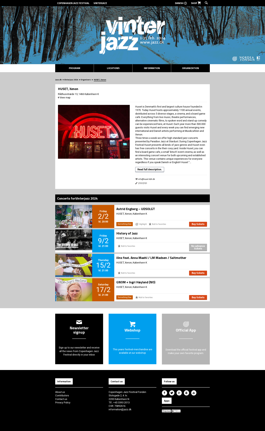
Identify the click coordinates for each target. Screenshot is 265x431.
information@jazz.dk (120, 409)
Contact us (61, 399)
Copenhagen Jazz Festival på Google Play (176, 411)
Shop (194, 3)
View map (64, 97)
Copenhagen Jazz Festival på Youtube (193, 393)
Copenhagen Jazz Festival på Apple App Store (166, 411)
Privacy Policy (62, 402)
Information (152, 68)
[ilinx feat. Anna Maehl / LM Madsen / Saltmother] (73, 261)
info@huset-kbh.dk (146, 179)
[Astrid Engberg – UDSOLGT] (73, 212)
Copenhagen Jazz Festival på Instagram (186, 393)
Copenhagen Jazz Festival (73, 3)
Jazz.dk (58, 79)
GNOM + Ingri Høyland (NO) (135, 282)
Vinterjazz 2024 (71, 79)
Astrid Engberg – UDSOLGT (135, 208)
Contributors (62, 395)
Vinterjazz (100, 3)
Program (74, 68)
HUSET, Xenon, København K (131, 213)
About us (60, 392)
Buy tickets (198, 224)
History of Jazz (127, 233)
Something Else (124, 224)
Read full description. (149, 169)
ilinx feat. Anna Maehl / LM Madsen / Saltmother (151, 257)
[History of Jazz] (73, 236)
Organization (190, 68)
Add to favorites (159, 224)
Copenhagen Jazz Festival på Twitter (171, 393)
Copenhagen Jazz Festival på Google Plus (179, 393)
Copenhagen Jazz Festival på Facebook (164, 393)
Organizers (86, 79)
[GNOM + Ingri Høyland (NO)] (73, 285)
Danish (179, 3)
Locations (113, 68)
